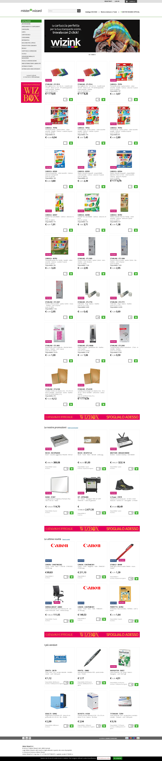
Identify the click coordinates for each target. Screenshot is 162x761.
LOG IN (117, 1)
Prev (45, 35)
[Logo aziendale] (32, 15)
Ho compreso (117, 758)
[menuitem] (131, 1)
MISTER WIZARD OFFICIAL (131, 12)
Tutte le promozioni (73, 428)
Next (138, 35)
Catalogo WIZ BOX (91, 12)
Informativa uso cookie (104, 758)
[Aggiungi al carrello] (71, 99)
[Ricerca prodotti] (79, 10)
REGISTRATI (108, 1)
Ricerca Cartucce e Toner (109, 12)
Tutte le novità (66, 539)
